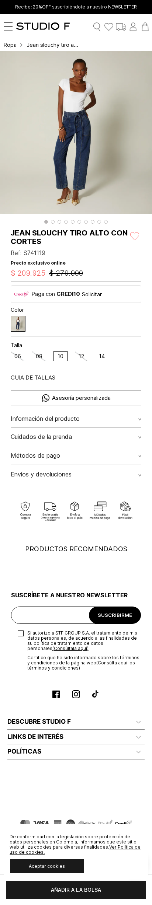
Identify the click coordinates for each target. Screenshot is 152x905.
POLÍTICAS (24, 751)
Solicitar (92, 294)
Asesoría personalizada (81, 397)
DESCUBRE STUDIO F (39, 721)
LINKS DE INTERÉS (35, 736)
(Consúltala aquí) (70, 648)
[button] (46, 222)
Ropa (10, 45)
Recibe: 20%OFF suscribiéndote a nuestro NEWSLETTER (76, 7)
